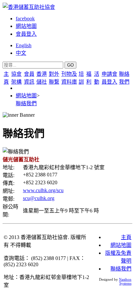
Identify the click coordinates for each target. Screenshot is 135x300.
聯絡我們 (26, 103)
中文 (21, 53)
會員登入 (26, 34)
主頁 (126, 237)
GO (70, 65)
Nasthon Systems (125, 281)
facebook (25, 18)
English (23, 45)
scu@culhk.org (38, 198)
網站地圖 (26, 26)
